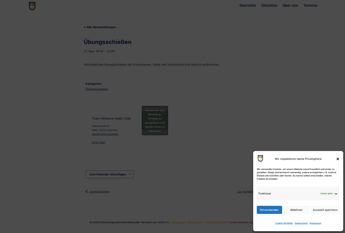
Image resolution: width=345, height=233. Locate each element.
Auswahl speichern (325, 210)
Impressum (315, 223)
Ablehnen (296, 210)
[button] (338, 159)
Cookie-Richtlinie (284, 223)
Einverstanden (269, 210)
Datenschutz (301, 223)
